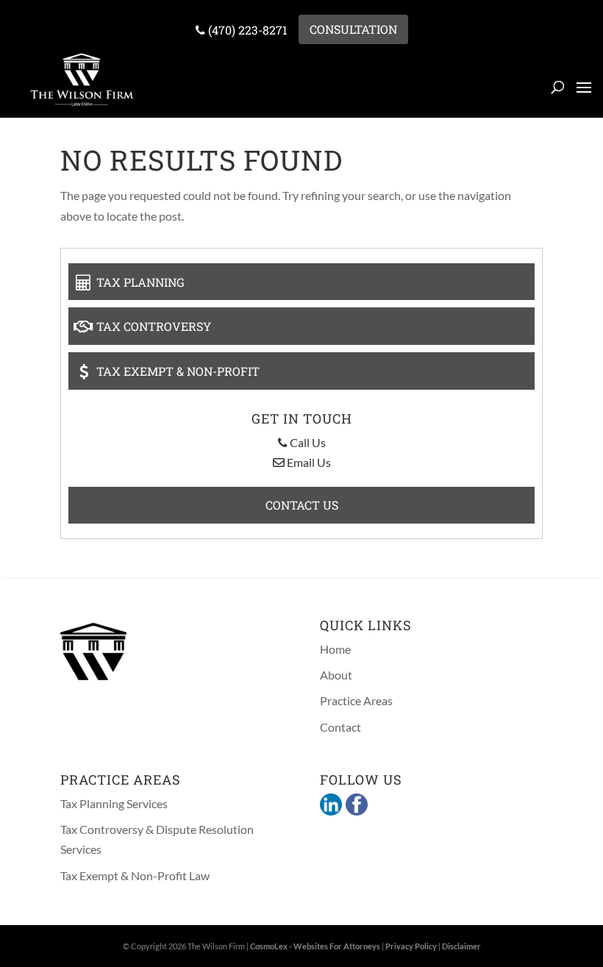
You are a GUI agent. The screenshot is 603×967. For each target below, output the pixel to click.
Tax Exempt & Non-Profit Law (135, 875)
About (336, 675)
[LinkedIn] (331, 805)
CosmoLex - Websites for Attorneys (315, 946)
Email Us (308, 462)
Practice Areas (356, 700)
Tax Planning (139, 281)
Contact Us (301, 505)
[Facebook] (355, 805)
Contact (340, 727)
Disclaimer (461, 946)
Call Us (307, 442)
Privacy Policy (411, 946)
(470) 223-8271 (246, 30)
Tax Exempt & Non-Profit (176, 371)
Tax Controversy (152, 326)
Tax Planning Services (114, 803)
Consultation (353, 29)
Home (335, 649)
